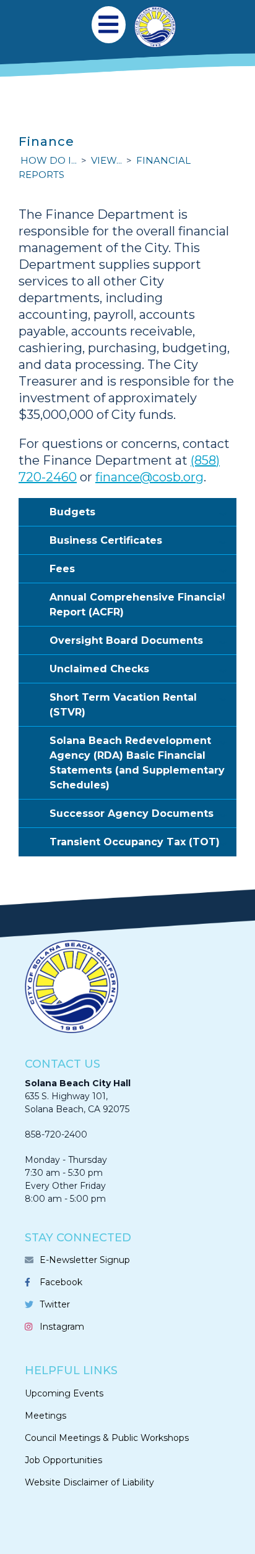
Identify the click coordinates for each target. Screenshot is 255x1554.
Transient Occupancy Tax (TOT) (135, 842)
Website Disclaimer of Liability (89, 1482)
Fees (62, 569)
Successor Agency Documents (132, 813)
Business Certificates (106, 540)
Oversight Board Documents (126, 640)
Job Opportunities (63, 1460)
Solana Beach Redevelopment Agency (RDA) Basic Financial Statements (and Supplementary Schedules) (137, 763)
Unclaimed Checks (99, 669)
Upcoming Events (64, 1393)
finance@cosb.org (149, 477)
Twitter (55, 1304)
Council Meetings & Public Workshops (107, 1437)
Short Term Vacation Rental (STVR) (123, 704)
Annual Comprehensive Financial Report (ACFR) (137, 604)
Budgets (72, 512)
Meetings (45, 1415)
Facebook (61, 1282)
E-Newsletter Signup (85, 1259)
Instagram (62, 1326)
